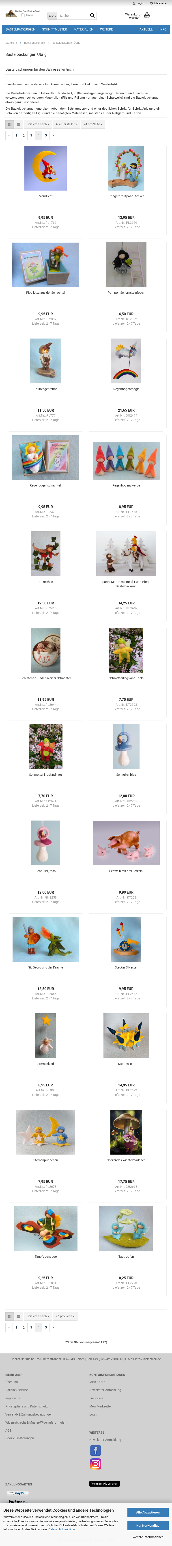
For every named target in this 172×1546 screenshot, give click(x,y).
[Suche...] (92, 16)
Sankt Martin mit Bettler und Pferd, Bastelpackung (126, 584)
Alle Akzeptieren (148, 1512)
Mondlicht (46, 196)
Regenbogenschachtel (45, 485)
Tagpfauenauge (46, 1256)
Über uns (11, 1382)
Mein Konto (97, 1382)
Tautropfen (126, 1256)
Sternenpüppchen (45, 1160)
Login (93, 1414)
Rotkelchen (46, 582)
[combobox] (38, 124)
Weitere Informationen (148, 1537)
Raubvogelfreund (46, 389)
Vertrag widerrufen (104, 1483)
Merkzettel (160, 3)
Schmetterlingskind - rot (45, 774)
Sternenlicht (126, 1064)
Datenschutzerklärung (62, 1529)
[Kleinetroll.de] (23, 13)
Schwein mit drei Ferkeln (126, 871)
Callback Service (16, 1390)
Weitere (106, 29)
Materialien (83, 29)
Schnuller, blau (126, 774)
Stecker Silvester (126, 967)
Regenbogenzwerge (126, 485)
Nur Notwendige (147, 1525)
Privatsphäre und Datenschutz (26, 1406)
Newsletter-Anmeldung (105, 1390)
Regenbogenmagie (126, 389)
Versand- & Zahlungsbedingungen (28, 1414)
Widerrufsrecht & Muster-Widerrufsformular (35, 1422)
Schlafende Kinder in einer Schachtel (46, 678)
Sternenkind (45, 1064)
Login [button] (139, 3)
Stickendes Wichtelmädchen (126, 1160)
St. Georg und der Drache (45, 967)
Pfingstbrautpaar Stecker (126, 196)
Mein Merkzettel (100, 1406)
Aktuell (146, 29)
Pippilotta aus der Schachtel (45, 292)
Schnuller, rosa (46, 871)
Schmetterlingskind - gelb (126, 678)
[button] (9, 124)
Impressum (13, 1398)
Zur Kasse (96, 1398)
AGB (8, 1430)
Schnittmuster (54, 29)
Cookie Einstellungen (19, 1438)
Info (163, 29)
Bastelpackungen (20, 29)
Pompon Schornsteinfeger (126, 292)
